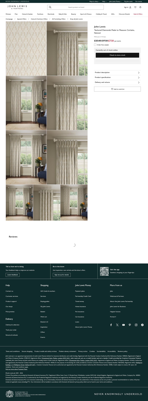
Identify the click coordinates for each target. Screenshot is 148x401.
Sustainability (101, 351)
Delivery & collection (12, 325)
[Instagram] (136, 326)
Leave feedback (12, 275)
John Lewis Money (114, 1)
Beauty (73, 14)
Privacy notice (82, 351)
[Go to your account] (130, 7)
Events (42, 337)
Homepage (9, 19)
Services (43, 296)
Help (103, 1)
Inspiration (43, 327)
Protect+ (113, 317)
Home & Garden (27, 14)
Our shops (9, 306)
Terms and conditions (13, 351)
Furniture (40, 14)
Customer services (12, 296)
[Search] (50, 7)
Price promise (10, 312)
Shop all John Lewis (76, 19)
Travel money (79, 301)
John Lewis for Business (118, 306)
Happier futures (115, 312)
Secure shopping (27, 351)
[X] (117, 326)
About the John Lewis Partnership (121, 301)
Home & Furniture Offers (39, 19)
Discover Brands (124, 14)
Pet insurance (79, 312)
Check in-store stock (117, 55)
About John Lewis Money (83, 327)
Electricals (51, 14)
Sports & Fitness (86, 14)
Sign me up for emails (62, 275)
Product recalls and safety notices (45, 351)
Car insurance (79, 317)
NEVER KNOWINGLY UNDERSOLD (17, 1)
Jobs (111, 291)
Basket (42, 312)
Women (8, 14)
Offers (42, 332)
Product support (11, 301)
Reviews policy (122, 351)
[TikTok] (142, 326)
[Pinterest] (130, 326)
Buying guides (44, 301)
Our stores (138, 1)
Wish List (43, 317)
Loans (77, 322)
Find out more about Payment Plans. (16, 369)
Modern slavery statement (67, 351)
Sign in (126, 7)
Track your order (11, 330)
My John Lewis (128, 1)
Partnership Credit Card (83, 296)
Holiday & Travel (101, 14)
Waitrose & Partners (117, 296)
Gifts (112, 14)
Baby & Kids (63, 14)
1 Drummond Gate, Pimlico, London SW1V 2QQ (55, 358)
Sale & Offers (138, 14)
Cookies (92, 351)
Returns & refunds (12, 335)
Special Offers (21, 19)
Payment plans (80, 291)
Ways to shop (93, 1)
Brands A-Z (44, 322)
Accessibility (112, 351)
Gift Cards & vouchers (47, 291)
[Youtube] (123, 326)
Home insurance (80, 306)
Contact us (9, 291)
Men (16, 14)
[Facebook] (111, 326)
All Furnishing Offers (58, 19)
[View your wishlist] (135, 7)
